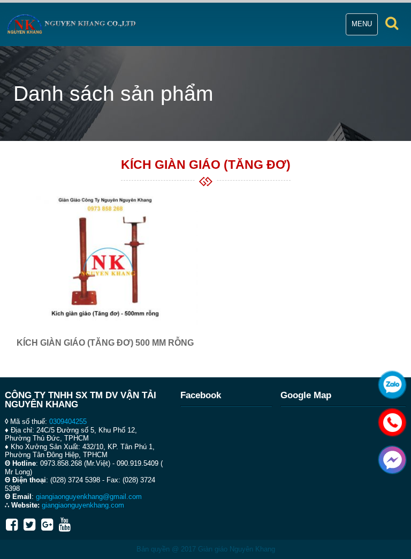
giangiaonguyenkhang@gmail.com (89, 497)
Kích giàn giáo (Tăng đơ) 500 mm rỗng (105, 342)
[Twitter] (29, 524)
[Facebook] (11, 524)
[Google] (47, 524)
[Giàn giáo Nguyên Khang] (71, 24)
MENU (364, 27)
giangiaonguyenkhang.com (83, 505)
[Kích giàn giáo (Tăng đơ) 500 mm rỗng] (105, 257)
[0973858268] (389, 419)
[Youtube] (64, 524)
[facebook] (389, 457)
